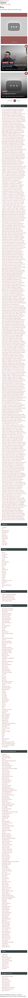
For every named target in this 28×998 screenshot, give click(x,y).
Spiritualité (4, 543)
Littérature (4, 535)
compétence (21, 185)
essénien (18, 244)
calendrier (20, 166)
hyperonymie (18, 284)
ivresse (22, 306)
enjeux (22, 236)
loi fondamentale (14, 327)
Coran (19, 200)
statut (22, 464)
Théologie (4, 544)
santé (10, 450)
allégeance (11, 132)
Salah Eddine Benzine (7, 765)
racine (7, 419)
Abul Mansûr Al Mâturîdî (8, 658)
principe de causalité (7, 400)
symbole (9, 470)
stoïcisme (4, 465)
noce (13, 369)
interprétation (5, 302)
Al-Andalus (22, 120)
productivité (19, 403)
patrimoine (13, 386)
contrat (20, 197)
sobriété (18, 457)
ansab (3, 138)
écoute (3, 508)
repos (13, 429)
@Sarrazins (4, 877)
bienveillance (20, 161)
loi (9, 327)
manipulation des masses (8, 335)
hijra (20, 279)
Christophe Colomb (6, 709)
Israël (15, 306)
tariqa (14, 476)
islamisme (16, 304)
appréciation (5, 143)
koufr (13, 313)
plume (3, 394)
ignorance (4, 288)
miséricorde (5, 346)
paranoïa (9, 383)
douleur (22, 220)
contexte (4, 197)
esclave (15, 242)
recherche (18, 422)
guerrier (4, 273)
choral (11, 174)
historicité (4, 282)
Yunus (16, 505)
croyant (8, 208)
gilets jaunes (17, 268)
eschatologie (5, 242)
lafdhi (16, 315)
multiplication (5, 354)
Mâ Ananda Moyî (6, 725)
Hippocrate (4, 666)
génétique (10, 275)
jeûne (21, 307)
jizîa (5, 309)
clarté (3, 178)
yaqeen (8, 505)
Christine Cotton (6, 846)
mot (18, 349)
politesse (16, 394)
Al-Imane (14, 123)
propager (4, 406)
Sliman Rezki (5, 883)
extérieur (21, 251)
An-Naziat (22, 135)
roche (20, 434)
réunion (20, 443)
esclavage (10, 242)
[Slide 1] (12, 42)
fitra (24, 259)
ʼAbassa (19, 519)
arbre (14, 144)
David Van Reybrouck (7, 849)
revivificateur (13, 433)
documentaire (21, 219)
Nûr (18, 374)
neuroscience (21, 367)
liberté (3, 323)
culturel (17, 209)
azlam (9, 157)
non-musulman (16, 371)
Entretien (4, 563)
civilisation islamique (12, 177)
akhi (10, 120)
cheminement (14, 172)
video (10, 496)
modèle (15, 346)
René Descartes (6, 669)
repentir (10, 429)
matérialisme (5, 340)
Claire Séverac (5, 824)
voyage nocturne (16, 502)
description (9, 213)
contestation (22, 196)
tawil (7, 478)
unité (13, 491)
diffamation (22, 214)
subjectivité (11, 467)
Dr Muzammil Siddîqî (7, 805)
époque (16, 515)
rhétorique (19, 433)
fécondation (15, 267)
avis (3, 157)
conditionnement (13, 186)
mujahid (23, 352)
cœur (9, 211)
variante (7, 495)
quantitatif (15, 417)
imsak (3, 293)
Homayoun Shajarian (7, 961)
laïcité (14, 319)
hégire (8, 285)
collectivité (4, 180)
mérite (19, 361)
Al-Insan (18, 123)
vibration (4, 496)
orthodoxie (14, 378)
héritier (16, 285)
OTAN (9, 380)
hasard (3, 279)
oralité (13, 377)
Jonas (3, 675)
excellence (4, 247)
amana (9, 134)
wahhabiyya (21, 504)
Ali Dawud (4, 968)
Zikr (3, 586)
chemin (4, 172)
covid (14, 203)
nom (22, 369)
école (17, 507)
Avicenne (4, 694)
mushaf (11, 354)
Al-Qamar (12, 127)
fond (15, 261)
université (9, 493)
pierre (24, 391)
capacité (9, 168)
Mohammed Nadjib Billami (8, 897)
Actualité (4, 527)
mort (15, 349)
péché (14, 416)
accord (19, 112)
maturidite (15, 338)
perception (7, 388)
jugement (4, 310)
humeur (9, 284)
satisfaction (15, 450)
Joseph (3, 684)
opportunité (22, 375)
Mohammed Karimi (6, 808)
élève (21, 510)
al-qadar (4, 127)
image (10, 290)
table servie (17, 473)
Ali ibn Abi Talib (5, 616)
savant (19, 450)
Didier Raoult (5, 762)
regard (7, 426)
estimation (23, 244)
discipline (21, 216)
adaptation (19, 115)
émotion (18, 513)
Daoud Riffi (4, 905)
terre (16, 478)
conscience (16, 191)
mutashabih (10, 355)
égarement (4, 510)
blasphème (15, 163)
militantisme (19, 343)
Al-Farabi (4, 692)
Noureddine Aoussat (7, 822)
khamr (17, 312)
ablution (22, 109)
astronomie (23, 149)
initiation (10, 298)
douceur (18, 220)
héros (20, 285)
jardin (10, 307)
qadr (24, 416)
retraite (4, 433)
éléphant (8, 512)
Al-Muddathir (11, 126)
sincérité (11, 457)
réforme (4, 440)
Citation (4, 555)
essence (14, 244)
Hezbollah (16, 279)
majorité (19, 332)
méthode (17, 363)
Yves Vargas (5, 940)
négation (9, 374)
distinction (10, 217)
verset (16, 495)
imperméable (19, 292)
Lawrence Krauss (6, 771)
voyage (10, 502)
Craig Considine (6, 827)
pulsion (16, 414)
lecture (23, 319)
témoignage (19, 487)
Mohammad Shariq (6, 957)
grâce (19, 271)
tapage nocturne (17, 474)
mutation (16, 355)
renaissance (5, 429)
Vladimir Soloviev (6, 670)
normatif (22, 371)
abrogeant (20, 110)
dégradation (10, 225)
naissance (23, 364)
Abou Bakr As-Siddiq (7, 652)
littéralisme (15, 326)
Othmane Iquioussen (7, 844)
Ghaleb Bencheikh (6, 863)
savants (23, 450)
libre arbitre (12, 324)
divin (24, 217)
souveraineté (22, 462)
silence (3, 457)
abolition (4, 110)
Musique (4, 572)
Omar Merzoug (6, 782)
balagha (21, 157)
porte (21, 395)
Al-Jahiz (3, 740)
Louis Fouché (5, 929)
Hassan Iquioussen (6, 813)
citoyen (17, 175)
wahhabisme (8, 504)
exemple (23, 247)
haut (7, 279)
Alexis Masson (5, 945)
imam (19, 290)
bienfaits (14, 161)
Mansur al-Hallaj (6, 731)
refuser (4, 426)
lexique (16, 321)
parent (22, 383)
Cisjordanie (12, 175)
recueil (16, 423)
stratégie (9, 465)
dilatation (4, 216)
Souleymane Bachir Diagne (8, 838)
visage (22, 498)
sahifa (3, 448)
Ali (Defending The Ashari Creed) (10, 812)
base (3, 158)
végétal (22, 502)
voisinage (21, 501)
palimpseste (10, 381)
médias (23, 360)
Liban (23, 321)
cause (8, 169)
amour (20, 134)
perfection (13, 388)
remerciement (14, 428)
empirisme (10, 234)
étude (9, 518)
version (20, 495)
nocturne (16, 369)
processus (13, 402)
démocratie (20, 225)
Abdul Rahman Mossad (7, 989)
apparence (13, 140)
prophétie (19, 406)
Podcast (4, 574)
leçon (20, 321)
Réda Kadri (4, 920)
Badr (14, 157)
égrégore (12, 510)
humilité (13, 284)
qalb (3, 417)
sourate (9, 462)
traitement (20, 484)
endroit (21, 234)
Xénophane (4, 701)
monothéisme (19, 347)
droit (10, 222)
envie (8, 240)
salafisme (16, 448)
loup (24, 327)
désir (11, 230)
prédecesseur (10, 409)
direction (17, 216)
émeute (4, 513)
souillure (13, 460)
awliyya (6, 157)
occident (8, 375)
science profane (11, 453)
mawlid (21, 340)
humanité (4, 284)
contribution (5, 199)
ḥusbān (23, 519)
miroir (10, 344)
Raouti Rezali (5, 818)
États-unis (4, 507)
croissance (4, 206)
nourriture (7, 372)
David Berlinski (5, 860)
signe (16, 456)
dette (17, 213)
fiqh (17, 259)
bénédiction (5, 166)
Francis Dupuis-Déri (7, 850)
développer (4, 233)
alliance (4, 132)
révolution (4, 445)
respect (4, 431)
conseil (21, 191)
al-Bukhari (4, 644)
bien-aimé (6, 160)
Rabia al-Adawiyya (6, 641)
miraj (7, 344)
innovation (19, 298)
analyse (15, 137)
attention (15, 152)
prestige (12, 398)
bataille (6, 158)
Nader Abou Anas (6, 937)
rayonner (13, 422)
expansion (20, 248)
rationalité (4, 422)
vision (3, 499)
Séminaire (4, 582)
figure (14, 257)
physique (10, 391)
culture (13, 209)
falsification (15, 254)
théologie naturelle (6, 481)
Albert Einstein (5, 717)
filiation (4, 259)
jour (7, 309)
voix (25, 501)
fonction (12, 261)
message (13, 343)
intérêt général (22, 302)
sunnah (7, 468)
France (23, 264)
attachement (5, 152)
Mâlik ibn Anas (5, 655)
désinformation (6, 230)
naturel (22, 366)
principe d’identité (16, 400)
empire (6, 234)
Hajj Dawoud (5, 801)
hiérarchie (9, 282)
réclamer (9, 439)
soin (11, 459)
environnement (13, 240)
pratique (19, 397)
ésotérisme (14, 516)
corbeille (4, 202)
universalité (21, 491)
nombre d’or (9, 371)
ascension (19, 146)
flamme (4, 261)
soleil (13, 459)
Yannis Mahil (5, 917)
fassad (8, 256)
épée (23, 515)
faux (22, 256)
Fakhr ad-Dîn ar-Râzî (7, 643)
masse (7, 337)
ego (3, 234)
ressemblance (16, 431)
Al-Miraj (21, 124)
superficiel (16, 468)
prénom (14, 411)
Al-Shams (23, 127)
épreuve (20, 515)
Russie (22, 436)
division (8, 219)
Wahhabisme (15, 504)
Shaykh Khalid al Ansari (7, 891)
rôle (3, 447)
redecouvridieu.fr (6, 425)
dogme (3, 220)
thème (16, 479)
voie (7, 501)
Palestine (4, 381)
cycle (20, 209)
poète (12, 397)
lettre (3, 321)
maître (7, 341)
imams (23, 290)
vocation (4, 501)
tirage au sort (11, 482)
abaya (18, 109)
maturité (20, 338)
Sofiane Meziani (6, 756)
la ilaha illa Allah (15, 316)
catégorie (4, 169)
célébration (4, 211)
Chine (23, 172)
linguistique (7, 326)
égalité (19, 508)
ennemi (10, 237)
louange (21, 327)
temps (13, 478)
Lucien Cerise (5, 886)
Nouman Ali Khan (6, 793)
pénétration (20, 416)
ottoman (13, 380)
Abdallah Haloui (6, 816)
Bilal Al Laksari (5, 889)
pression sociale (6, 398)
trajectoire (4, 485)
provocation (12, 408)
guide (12, 273)
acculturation (5, 113)
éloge (18, 510)
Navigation (3, 2)
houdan (18, 282)
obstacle (4, 375)
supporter (22, 468)
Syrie (23, 470)
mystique (21, 357)
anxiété (3, 140)
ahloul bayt (4, 120)
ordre (16, 377)
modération (20, 346)
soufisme (4, 460)
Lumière (12, 329)
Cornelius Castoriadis (7, 852)
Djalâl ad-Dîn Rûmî (6, 618)
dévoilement (15, 233)
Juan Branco (5, 784)
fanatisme (4, 256)
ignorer (9, 288)
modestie (10, 346)
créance (12, 208)
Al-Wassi (11, 129)
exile (3, 248)
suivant (19, 467)
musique (15, 354)
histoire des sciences (17, 281)
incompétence (5, 295)
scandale (7, 451)
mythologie (8, 358)
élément (4, 512)
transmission (10, 485)
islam (13, 304)
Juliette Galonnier (6, 903)
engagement (17, 236)
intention (4, 301)
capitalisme (14, 168)
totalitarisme (22, 482)
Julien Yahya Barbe (6, 757)
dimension (9, 216)
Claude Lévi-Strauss (6, 613)
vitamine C (11, 499)
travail (15, 485)
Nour (3, 372)
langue (9, 319)
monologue (13, 347)
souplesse (4, 462)
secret (16, 453)
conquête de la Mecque (7, 191)
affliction (14, 116)
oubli (16, 380)
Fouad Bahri (5, 943)
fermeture (8, 257)
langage (15, 318)
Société (3, 541)
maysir (3, 341)
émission (14, 513)
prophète (9, 406)
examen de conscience (17, 245)
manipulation (21, 333)
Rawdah (9, 422)
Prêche (3, 577)
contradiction (9, 197)
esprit (3, 244)
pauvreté (18, 386)
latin (12, 319)
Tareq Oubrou (5, 770)
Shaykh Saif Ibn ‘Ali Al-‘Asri (8, 804)
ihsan (12, 288)
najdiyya (4, 366)
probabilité (8, 402)
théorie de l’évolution (17, 481)
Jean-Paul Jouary (6, 855)
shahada (20, 454)
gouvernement (14, 270)
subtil (15, 467)
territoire (4, 479)
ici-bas (3, 287)
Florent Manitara (6, 936)
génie (15, 273)
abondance (9, 110)
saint (6, 448)
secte (3, 454)
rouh (14, 436)
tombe (16, 482)
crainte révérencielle (7, 205)
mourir (24, 350)
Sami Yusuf (4, 954)
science (17, 451)
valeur (3, 495)
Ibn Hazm (4, 627)
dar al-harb (16, 211)
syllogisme (4, 470)
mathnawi (12, 337)
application (7, 141)
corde (7, 202)
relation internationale (19, 426)
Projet (3, 579)
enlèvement (5, 237)
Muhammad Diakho (7, 830)
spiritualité (4, 464)
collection (19, 178)
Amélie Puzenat (6, 909)
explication (13, 250)
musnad (20, 354)
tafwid (11, 474)
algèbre (4, 130)
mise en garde (15, 344)
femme (3, 257)
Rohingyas (4, 436)
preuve (16, 398)
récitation (4, 439)
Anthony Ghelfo (6, 843)
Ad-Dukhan (8, 115)
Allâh (7, 132)
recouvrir (12, 423)
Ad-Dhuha (21, 113)
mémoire (15, 361)
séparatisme (5, 473)
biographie (4, 163)
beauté (13, 158)
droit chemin (15, 222)
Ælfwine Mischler (6, 922)
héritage (12, 285)
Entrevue (4, 565)
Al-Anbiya (17, 120)
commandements (15, 180)
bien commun (17, 160)
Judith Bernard (5, 853)
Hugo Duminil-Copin (7, 841)
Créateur (21, 208)
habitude (4, 276)
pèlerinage (10, 416)
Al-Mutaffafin (18, 126)
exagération (9, 245)
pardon (18, 383)
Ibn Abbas (4, 697)
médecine (4, 360)
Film (3, 566)
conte (14, 194)
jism (3, 309)
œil (12, 519)
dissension (4, 217)
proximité (17, 408)
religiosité (8, 428)
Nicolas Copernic (6, 714)
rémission (20, 440)
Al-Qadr (8, 127)
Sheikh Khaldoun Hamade (8, 597)
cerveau (21, 169)
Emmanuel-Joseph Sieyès (8, 742)
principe (20, 398)
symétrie (14, 470)
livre (24, 326)
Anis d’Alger (5, 807)
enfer (12, 236)
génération (20, 273)
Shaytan (4, 456)
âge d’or (11, 507)
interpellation (20, 301)
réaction (7, 437)
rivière (11, 434)
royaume (18, 436)
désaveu (14, 228)
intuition (11, 302)
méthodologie (11, 364)
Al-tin (7, 129)
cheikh (23, 171)
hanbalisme (14, 278)
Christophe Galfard (6, 785)
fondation (19, 261)
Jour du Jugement (13, 309)
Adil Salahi (4, 900)
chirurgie (7, 174)
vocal (24, 499)
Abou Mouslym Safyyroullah (9, 760)
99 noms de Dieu (7, 109)
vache (24, 493)
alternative (21, 132)
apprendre (13, 141)
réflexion (21, 439)
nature (18, 366)
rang (8, 420)
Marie (3, 732)
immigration (13, 292)
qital (5, 417)
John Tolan (4, 872)
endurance (4, 236)
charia (16, 171)
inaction (7, 293)
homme (14, 282)
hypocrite (4, 285)
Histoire (4, 533)
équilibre (4, 516)
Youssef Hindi (5, 867)
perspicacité (11, 389)
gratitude (11, 271)
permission (4, 389)
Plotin (3, 708)
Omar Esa (4, 965)
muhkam (18, 352)
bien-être (11, 160)
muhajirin (13, 352)
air (8, 120)
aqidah (16, 143)
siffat (13, 456)
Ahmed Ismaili (5, 815)
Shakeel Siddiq (5, 926)
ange (19, 137)
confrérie (12, 188)
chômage (20, 174)
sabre (10, 447)
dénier (11, 227)
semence (7, 454)
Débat (3, 560)
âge (8, 507)
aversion (22, 155)
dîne (20, 233)
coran (22, 200)
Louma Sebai (5, 962)
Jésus (3, 636)
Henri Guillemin (6, 858)
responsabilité (9, 431)
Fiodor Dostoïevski (6, 664)
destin (14, 213)
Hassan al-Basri (5, 700)
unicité (13, 488)
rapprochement (21, 420)
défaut (19, 223)
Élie (3, 737)
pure (19, 414)
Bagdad (17, 157)
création (4, 209)
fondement (4, 262)
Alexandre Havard (6, 881)
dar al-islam (22, 211)
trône (22, 485)
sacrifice (14, 447)
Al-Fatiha (17, 121)
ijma (18, 288)
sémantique (12, 471)
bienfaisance (5, 161)
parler (3, 385)
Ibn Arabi (4, 677)
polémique (17, 395)
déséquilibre (5, 231)
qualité (11, 417)
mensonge (4, 343)
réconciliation (15, 439)
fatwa (19, 256)
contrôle (17, 199)
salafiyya (21, 448)
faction (20, 253)
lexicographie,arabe (10, 321)
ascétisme (4, 147)
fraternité (16, 265)
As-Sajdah (6, 146)
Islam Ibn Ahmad (6, 939)
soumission (18, 460)
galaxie (7, 268)
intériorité (16, 302)
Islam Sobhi (5, 978)
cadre (13, 166)
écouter (7, 508)
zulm (19, 505)
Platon (3, 703)
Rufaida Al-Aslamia (6, 615)
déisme (15, 225)
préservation (19, 411)
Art (2, 529)
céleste (23, 209)
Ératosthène (5, 711)
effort (24, 233)
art (2, 146)
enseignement (5, 239)
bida (20, 158)
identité (7, 287)
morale (12, 349)
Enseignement (5, 530)
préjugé (10, 411)
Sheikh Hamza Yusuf (7, 600)
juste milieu (21, 310)
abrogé (3, 112)
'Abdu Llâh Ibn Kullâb (7, 681)
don (7, 220)
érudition (9, 516)
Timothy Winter (6, 839)
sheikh (7, 456)
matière (4, 338)
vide (8, 496)
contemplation (20, 194)
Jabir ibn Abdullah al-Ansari (8, 743)
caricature (23, 168)
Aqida (12, 143)
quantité (21, 417)
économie (21, 507)
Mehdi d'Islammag (6, 835)
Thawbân (4, 674)
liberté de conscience (10, 323)
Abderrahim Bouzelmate (8, 826)
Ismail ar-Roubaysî (6, 767)
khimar (3, 313)
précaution (23, 408)
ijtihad (21, 288)
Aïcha (3, 624)
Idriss (3, 734)
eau (22, 233)
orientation (4, 378)
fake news (9, 254)
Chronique (4, 554)
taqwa (11, 476)
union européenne (15, 490)
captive (18, 168)
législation (10, 330)
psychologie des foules (13, 412)
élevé (16, 510)
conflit (8, 188)
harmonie (20, 278)
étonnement (5, 518)
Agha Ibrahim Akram (7, 799)
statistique (18, 464)
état (18, 516)
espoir (22, 242)
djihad (11, 219)
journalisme (20, 309)
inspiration (4, 299)
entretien (20, 239)
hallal (17, 276)
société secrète (5, 459)
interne (15, 301)
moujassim (10, 350)
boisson (20, 163)
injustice (15, 298)
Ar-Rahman (21, 143)
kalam (13, 312)
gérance (20, 275)
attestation (20, 152)
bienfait (10, 161)
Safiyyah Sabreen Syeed (8, 942)
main (12, 332)
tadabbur (22, 473)
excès (17, 247)
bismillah (10, 163)
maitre (15, 332)
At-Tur (16, 151)
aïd (12, 157)
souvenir (17, 462)
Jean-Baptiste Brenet (7, 791)
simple (7, 457)
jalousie (4, 307)
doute (3, 222)
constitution (5, 194)
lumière (8, 329)
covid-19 (18, 203)
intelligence (10, 299)
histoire (10, 281)
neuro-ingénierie (13, 367)
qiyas (8, 417)
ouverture (20, 380)
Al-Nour (23, 126)
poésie (15, 397)
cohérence (14, 178)
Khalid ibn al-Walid (6, 650)
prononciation (14, 405)
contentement (10, 196)
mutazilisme (5, 357)
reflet (21, 425)
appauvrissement (20, 140)
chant (12, 171)
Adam (15, 115)
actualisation (15, 113)
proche (18, 402)
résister (9, 443)
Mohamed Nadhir (6, 906)
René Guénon (5, 632)
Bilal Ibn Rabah (5, 689)
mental (9, 343)
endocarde (16, 234)
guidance (8, 273)
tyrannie (4, 487)
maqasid (17, 335)
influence (4, 296)
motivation (22, 349)
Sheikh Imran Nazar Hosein (8, 599)
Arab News (4, 901)
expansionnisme (6, 250)
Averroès (18, 155)
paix (24, 380)
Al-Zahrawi (4, 656)
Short (3, 583)
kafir (11, 312)
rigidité (3, 434)
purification (5, 416)
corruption (15, 202)
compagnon (20, 182)
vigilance (14, 498)
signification (21, 456)
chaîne (19, 171)
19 (2, 109)
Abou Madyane (5, 739)
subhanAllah (5, 467)
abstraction (8, 112)
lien (23, 324)
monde (3, 347)
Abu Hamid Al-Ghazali (7, 638)
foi (6, 261)
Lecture (4, 571)
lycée (7, 330)
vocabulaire (19, 499)
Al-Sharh (4, 129)
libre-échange (5, 324)
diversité (21, 217)
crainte (22, 203)
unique (10, 491)
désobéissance (19, 230)
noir (20, 369)
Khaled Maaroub (6, 787)
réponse (9, 442)
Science (4, 540)
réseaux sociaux (21, 442)
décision (16, 223)
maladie (6, 333)
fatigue (12, 256)
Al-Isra (8, 124)
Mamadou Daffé (6, 925)
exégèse (9, 253)
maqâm (21, 335)
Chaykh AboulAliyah (7, 781)
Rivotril (14, 434)
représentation (19, 429)
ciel (23, 174)
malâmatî (16, 333)
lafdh (13, 315)
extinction (16, 251)
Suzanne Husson (6, 774)
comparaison (12, 183)
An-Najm (9, 135)
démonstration (5, 227)
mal (22, 332)
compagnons (5, 183)
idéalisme (14, 287)
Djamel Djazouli (6, 764)
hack (8, 276)
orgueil (20, 377)
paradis (20, 381)
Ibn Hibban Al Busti (6, 687)
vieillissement (5, 498)
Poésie (3, 576)
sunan (22, 467)
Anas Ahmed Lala (6, 931)
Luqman (18, 329)
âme (14, 507)
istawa (18, 306)
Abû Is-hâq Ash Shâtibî (7, 633)
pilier (3, 392)
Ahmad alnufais (6, 984)
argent (17, 144)
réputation (14, 442)
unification (4, 490)
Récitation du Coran (7, 580)
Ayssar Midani (5, 884)
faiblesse (4, 254)
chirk (3, 174)
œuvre (15, 519)
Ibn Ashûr (4, 680)
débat (12, 223)
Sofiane (4, 759)
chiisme (20, 172)
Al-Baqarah (9, 121)
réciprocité (18, 437)
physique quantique (18, 391)
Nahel (19, 364)
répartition (4, 442)
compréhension (13, 185)
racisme (11, 419)
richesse (24, 433)
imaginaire (15, 290)
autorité (10, 155)
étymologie (18, 518)
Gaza (10, 268)
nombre (4, 371)
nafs (16, 364)
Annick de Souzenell (7, 870)
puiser (12, 414)
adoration (4, 116)
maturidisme (9, 338)
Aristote (4, 704)
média (20, 360)
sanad (7, 450)
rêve (24, 445)
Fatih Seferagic (5, 979)
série (9, 473)
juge (25, 309)
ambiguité (13, 134)
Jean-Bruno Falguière (7, 898)
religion (4, 428)
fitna (22, 259)
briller (20, 165)
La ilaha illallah (8, 318)
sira (14, 457)
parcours (14, 383)
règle (3, 437)
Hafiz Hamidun (5, 967)
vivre (15, 499)
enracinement (15, 237)
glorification (5, 270)
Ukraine (4, 488)
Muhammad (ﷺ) (6, 625)
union (8, 490)
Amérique (4, 135)
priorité (23, 400)
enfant (9, 236)
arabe (3, 144)
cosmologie (21, 202)
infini (23, 295)
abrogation (15, 110)
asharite (15, 147)
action (10, 113)
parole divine (12, 385)
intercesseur (10, 301)
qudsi (24, 417)
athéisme (20, 151)
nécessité (23, 372)
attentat (10, 152)
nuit (14, 372)
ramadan (19, 419)
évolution (9, 519)
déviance (10, 233)
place (11, 392)
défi (23, 223)
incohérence (18, 293)
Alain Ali (4, 832)
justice (3, 312)
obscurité (21, 374)
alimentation (15, 130)
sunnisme (11, 468)
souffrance (21, 459)
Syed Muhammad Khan (7, 788)
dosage (13, 220)
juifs (10, 310)
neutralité (4, 369)
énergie (23, 513)
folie (8, 261)
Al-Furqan (22, 121)
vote (7, 502)
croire (21, 205)
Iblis (24, 285)
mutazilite (10, 357)
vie (12, 496)
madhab (22, 330)
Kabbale (7, 312)
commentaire (5, 182)
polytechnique (10, 395)
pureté (22, 414)
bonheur (12, 165)
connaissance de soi (7, 189)
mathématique (18, 337)
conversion (15, 200)
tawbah (23, 476)
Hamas (20, 276)
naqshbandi (9, 366)
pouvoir (8, 397)
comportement (5, 185)
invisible (4, 304)
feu (12, 257)
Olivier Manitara (6, 923)
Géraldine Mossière (7, 912)
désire (14, 230)
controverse (11, 199)
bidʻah (22, 158)
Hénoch (4, 678)
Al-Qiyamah (18, 127)
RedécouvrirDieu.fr (4, 0)
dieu (18, 214)
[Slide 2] (14, 42)
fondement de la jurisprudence (15, 262)
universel (4, 493)
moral (8, 349)
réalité (10, 437)
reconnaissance (6, 423)
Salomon (4, 630)
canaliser (4, 168)
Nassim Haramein (6, 802)
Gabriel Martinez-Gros (7, 776)
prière (3, 402)
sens (10, 454)
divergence (15, 217)
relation (11, 426)
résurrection (14, 443)
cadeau (10, 166)
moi (24, 346)
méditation (10, 361)
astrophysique (5, 151)
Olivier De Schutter (6, 888)
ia (22, 285)
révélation (19, 445)
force (13, 264)
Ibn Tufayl (4, 695)
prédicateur (5, 411)
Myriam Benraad (6, 864)
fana (22, 254)
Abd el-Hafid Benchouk (7, 895)
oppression (4, 377)
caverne (12, 169)
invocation (8, 304)
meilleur (23, 341)
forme (16, 264)
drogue (7, 222)
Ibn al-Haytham (5, 715)
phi (22, 389)
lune (15, 329)
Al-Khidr (12, 124)
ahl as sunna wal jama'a (19, 118)
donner (10, 220)
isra (13, 306)
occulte (12, 375)
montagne (4, 349)
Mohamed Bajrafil (6, 918)
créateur (17, 208)
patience (8, 386)
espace (19, 242)
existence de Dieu (13, 248)
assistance (4, 149)
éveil (23, 518)
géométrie (15, 275)
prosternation (5, 408)
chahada (9, 171)
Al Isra (19, 130)
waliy (5, 505)
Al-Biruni (4, 712)
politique (21, 394)
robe (18, 434)
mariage (4, 337)
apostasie (8, 140)
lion (11, 326)
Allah (23, 130)
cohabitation (8, 178)
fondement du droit (7, 264)
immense (7, 292)
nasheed (14, 366)
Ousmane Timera (6, 874)
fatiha (15, 256)
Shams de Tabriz (6, 686)
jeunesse (17, 307)
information (10, 296)
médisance (4, 361)
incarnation (12, 293)
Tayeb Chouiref (5, 847)
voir (14, 501)
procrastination (6, 403)
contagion (10, 194)
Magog (8, 332)
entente (16, 239)
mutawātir (21, 355)
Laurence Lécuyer (6, 869)
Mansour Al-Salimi (6, 981)
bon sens (16, 165)
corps (11, 202)
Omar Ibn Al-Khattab (7, 672)
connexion (19, 189)
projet (9, 405)
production (12, 403)
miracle (4, 344)
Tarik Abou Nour (6, 829)
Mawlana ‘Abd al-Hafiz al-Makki (9, 768)
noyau (11, 372)
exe (20, 247)
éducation (14, 508)
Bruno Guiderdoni (6, 928)
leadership (19, 319)
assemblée (19, 147)
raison (15, 419)
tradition (7, 484)
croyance (9, 206)
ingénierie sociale (17, 296)
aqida (9, 143)
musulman (4, 355)
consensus (4, 192)
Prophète (14, 406)
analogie (11, 137)
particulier (22, 385)
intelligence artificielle (18, 299)
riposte (7, 434)
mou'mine (4, 350)
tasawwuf (18, 476)
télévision (13, 487)
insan (23, 298)
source (13, 462)
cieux (3, 175)
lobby (3, 327)
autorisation (5, 155)
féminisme (20, 267)
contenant (4, 196)
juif (7, 310)
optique (10, 377)
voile (12, 501)
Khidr (24, 312)
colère (8, 180)
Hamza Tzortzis (5, 773)
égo (9, 510)
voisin (17, 501)
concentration (5, 186)
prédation (4, 409)
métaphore (4, 363)
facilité (17, 253)
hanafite (9, 278)
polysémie (4, 395)
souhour (9, 460)
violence (19, 498)
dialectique (7, 214)
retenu (22, 431)
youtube (13, 505)
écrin (11, 508)
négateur (4, 374)
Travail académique (6, 585)
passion (4, 386)
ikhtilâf (3, 290)
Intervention (5, 569)
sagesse (21, 447)
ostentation (5, 380)
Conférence (5, 557)
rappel (11, 420)
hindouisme (5, 281)
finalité (9, 259)
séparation (18, 471)
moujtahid (15, 350)
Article (3, 552)
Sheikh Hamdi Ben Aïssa (8, 596)
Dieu (15, 214)
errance (19, 240)
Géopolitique (5, 532)
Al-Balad (4, 121)
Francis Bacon (5, 718)
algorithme (19, 129)
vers (13, 495)
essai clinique (8, 244)
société (22, 457)
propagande (21, 405)
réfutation (8, 440)
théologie (20, 479)
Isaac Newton (5, 722)
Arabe (6, 144)
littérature (20, 326)
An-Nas (17, 135)
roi (8, 436)
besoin (17, 158)
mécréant (19, 358)
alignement (9, 130)
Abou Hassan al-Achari (7, 610)
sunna (3, 468)
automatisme (21, 154)
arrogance (22, 144)
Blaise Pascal (5, 663)
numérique (18, 372)
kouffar (10, 313)
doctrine (15, 219)
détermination (11, 231)
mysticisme (16, 357)
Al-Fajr (13, 121)
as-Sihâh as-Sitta (13, 146)
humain (22, 282)
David (3, 629)
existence (6, 248)
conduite (20, 186)
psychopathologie (6, 414)
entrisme (4, 240)
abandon (14, 109)
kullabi (17, 313)
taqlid (8, 476)
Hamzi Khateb (5, 911)
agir (3, 118)
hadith (10, 276)
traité (24, 484)
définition (4, 225)
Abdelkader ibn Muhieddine (9, 723)
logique (7, 327)
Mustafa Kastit (5, 934)
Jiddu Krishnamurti (6, 622)
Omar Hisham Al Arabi (7, 976)
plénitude (7, 394)
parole (6, 385)
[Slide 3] (16, 42)
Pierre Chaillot (5, 892)
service (13, 454)
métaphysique (11, 363)
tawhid (3, 478)
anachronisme (5, 137)
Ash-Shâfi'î (4, 726)
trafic (16, 484)
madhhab (4, 332)
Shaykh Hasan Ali (6, 894)
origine (9, 378)
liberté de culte (19, 323)
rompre (11, 436)
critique (14, 205)
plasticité (21, 392)
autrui (13, 155)
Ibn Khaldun (5, 653)
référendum (15, 440)
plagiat (14, 392)
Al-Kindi (4, 691)
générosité (4, 275)
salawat (4, 450)
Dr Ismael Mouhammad (8, 795)
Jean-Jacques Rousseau (7, 608)
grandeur (6, 271)
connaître (14, 189)
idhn (10, 287)
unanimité (8, 488)
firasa (19, 259)
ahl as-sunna (10, 118)
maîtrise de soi (17, 341)
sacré (17, 447)
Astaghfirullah (16, 149)
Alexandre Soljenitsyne (7, 661)
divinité (3, 219)
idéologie (19, 287)
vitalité (6, 499)
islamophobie (5, 306)
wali (3, 505)
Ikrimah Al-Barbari (6, 619)
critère (17, 205)
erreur (23, 240)
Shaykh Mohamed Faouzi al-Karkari (10, 861)
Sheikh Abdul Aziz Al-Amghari (9, 594)
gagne (3, 268)
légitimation (17, 330)
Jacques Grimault (6, 833)
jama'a (7, 307)
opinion (16, 375)
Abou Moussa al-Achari (7, 649)
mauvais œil (16, 340)
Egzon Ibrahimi (5, 959)
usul (13, 493)
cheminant (8, 172)
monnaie (8, 347)
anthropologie (8, 138)
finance (13, 259)
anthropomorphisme (18, 138)
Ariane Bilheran (5, 908)
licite (21, 324)
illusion (7, 290)
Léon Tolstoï (5, 667)
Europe (3, 245)
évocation (4, 519)
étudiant (13, 518)
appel (3, 141)
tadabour (4, 474)
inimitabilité (5, 298)
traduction (11, 484)
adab (12, 115)
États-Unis (23, 505)
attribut (8, 154)
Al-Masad (16, 124)
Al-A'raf (13, 120)
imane (3, 292)
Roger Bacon (5, 720)
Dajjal (12, 211)
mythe (3, 358)
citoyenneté (22, 175)
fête (24, 267)
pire (6, 392)
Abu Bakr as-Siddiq (6, 647)
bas (24, 157)
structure (14, 465)
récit (22, 437)
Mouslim (4, 646)
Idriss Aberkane (6, 914)
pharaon (19, 389)
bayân (9, 158)
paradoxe (4, 383)
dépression (16, 227)
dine (13, 216)
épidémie (4, 515)
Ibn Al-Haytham (6, 621)
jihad (24, 307)
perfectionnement (20, 388)
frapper (11, 265)
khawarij (21, 312)
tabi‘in (12, 473)
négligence (14, 374)
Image (3, 568)
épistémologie (10, 515)
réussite (24, 443)
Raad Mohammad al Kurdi (8, 987)
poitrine (12, 394)
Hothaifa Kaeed (6, 986)
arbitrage (10, 144)
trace (3, 484)
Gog (9, 270)
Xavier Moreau (5, 915)
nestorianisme (5, 367)
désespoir (18, 228)
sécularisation (5, 471)
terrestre (20, 478)
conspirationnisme (19, 192)
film (7, 259)
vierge (10, 498)
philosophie (5, 391)
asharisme (9, 147)
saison (9, 448)
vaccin (21, 493)
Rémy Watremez (6, 798)
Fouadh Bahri (5, 810)
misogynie (21, 344)
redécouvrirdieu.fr (15, 425)
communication (13, 182)
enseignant (22, 237)
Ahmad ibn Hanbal (6, 683)
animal (22, 137)
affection (9, 116)
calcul (16, 166)
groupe (16, 271)
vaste (11, 495)
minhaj (24, 343)
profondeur (5, 405)
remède (20, 428)
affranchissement (20, 116)
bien (3, 160)
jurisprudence (14, 310)
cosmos (4, 203)
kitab (7, 313)
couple (11, 203)
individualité (19, 295)
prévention (4, 412)
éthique (21, 516)
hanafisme (4, 278)
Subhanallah (19, 465)
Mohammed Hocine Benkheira (9, 790)
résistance (4, 443)
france (3, 265)
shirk (11, 456)
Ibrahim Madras (6, 821)
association (10, 149)
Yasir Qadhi (4, 875)
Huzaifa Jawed (5, 964)
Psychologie (5, 538)
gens (13, 268)
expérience (10, 251)
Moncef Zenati (5, 778)
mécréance (14, 358)
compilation (18, 183)
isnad (10, 306)
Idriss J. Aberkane (6, 932)
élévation (13, 512)
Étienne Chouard (6, 728)
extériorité (4, 253)
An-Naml (13, 135)
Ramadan (4, 420)
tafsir (8, 474)
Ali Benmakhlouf (6, 946)
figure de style (19, 257)
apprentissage (19, 141)
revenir (7, 433)
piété (8, 392)
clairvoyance (21, 177)
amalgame (4, 134)
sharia (24, 454)
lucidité (3, 329)
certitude (16, 169)
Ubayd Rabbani (5, 982)
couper (8, 203)
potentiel (4, 397)
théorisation (5, 482)
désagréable (8, 228)
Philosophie (5, 537)
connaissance (18, 188)
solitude (17, 459)
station (13, 464)
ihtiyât (15, 288)
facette (13, 253)
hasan (24, 278)
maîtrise (11, 341)
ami (17, 134)
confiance (4, 188)
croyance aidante (16, 206)
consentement (11, 192)
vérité (3, 504)
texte (13, 479)
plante (17, 392)
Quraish (4, 419)
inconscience (12, 295)
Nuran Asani (5, 956)
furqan (9, 267)
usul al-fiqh (17, 493)
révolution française (12, 445)
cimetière (7, 175)
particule (17, 385)
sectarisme (21, 453)
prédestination (17, 409)
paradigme (15, 381)
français (7, 265)
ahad (5, 118)
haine (14, 276)
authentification (14, 154)
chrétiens (15, 174)
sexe (17, 454)
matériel (11, 340)
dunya (8, 223)
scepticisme (13, 451)
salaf (12, 448)
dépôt (20, 227)
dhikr (20, 213)
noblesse (9, 369)
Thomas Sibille (5, 878)
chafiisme (4, 171)
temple (10, 478)
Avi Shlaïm (4, 880)
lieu (3, 326)
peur (15, 389)
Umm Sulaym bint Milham (8, 745)
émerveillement (19, 512)
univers (16, 491)
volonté (4, 502)
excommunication (11, 247)
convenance (9, 200)
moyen (3, 352)
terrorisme (9, 479)
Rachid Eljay (5, 866)
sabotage (6, 447)
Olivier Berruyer (6, 779)
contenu (17, 196)
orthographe (20, 378)
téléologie (8, 487)
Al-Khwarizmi (5, 746)
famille (19, 254)
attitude (4, 154)
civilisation (4, 177)
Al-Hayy (10, 123)
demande (4, 213)
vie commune (16, 496)
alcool (14, 129)
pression (24, 397)
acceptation (14, 112)
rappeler (15, 420)
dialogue (12, 214)
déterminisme (19, 231)
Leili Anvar (4, 754)
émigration (8, 513)
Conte (3, 558)
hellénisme (10, 279)
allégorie (16, 132)
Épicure (4, 706)
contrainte (15, 197)
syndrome (18, 470)
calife (24, 166)
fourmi (19, 264)
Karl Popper (5, 698)
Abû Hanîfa (4, 612)
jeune (14, 307)
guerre (23, 271)
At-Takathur (12, 151)
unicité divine (18, 488)
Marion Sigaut (5, 796)
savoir (3, 451)
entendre (11, 239)
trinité (18, 485)
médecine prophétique (12, 360)
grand (19, 270)
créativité (8, 209)
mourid (20, 350)
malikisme (10, 333)
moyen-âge (8, 352)
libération (17, 324)
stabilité (9, 464)
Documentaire (5, 562)
